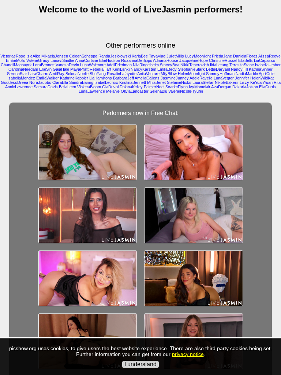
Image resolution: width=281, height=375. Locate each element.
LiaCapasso (264, 60)
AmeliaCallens (147, 78)
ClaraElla (60, 82)
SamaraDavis (46, 87)
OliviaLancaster (135, 91)
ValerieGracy (37, 60)
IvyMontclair (199, 87)
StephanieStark (191, 69)
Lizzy (244, 82)
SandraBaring (81, 82)
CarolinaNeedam (23, 69)
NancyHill (239, 69)
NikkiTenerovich (194, 65)
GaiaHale (61, 69)
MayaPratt (79, 69)
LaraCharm (38, 73)
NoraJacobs (40, 82)
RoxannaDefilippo (136, 60)
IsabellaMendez (21, 78)
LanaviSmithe (62, 60)
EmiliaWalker (47, 78)
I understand (140, 364)
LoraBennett (44, 65)
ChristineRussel (223, 60)
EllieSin (45, 69)
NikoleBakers (227, 82)
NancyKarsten (143, 69)
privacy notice (188, 354)
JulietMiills (175, 56)
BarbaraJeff (123, 78)
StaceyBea (169, 65)
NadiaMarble (247, 73)
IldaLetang (219, 65)
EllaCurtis (267, 87)
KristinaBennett (132, 82)
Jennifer (242, 78)
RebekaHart (100, 69)
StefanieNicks (179, 82)
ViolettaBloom (89, 87)
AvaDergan (221, 87)
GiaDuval (110, 87)
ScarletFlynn (176, 87)
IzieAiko (33, 56)
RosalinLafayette (121, 73)
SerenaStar (17, 73)
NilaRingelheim (146, 65)
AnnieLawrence (19, 87)
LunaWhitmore (93, 65)
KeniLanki (121, 69)
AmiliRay (56, 73)
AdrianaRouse (165, 60)
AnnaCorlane (86, 60)
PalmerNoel (154, 87)
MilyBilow (169, 73)
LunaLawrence (92, 91)
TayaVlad (157, 56)
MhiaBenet (156, 82)
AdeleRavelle (201, 78)
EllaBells (245, 60)
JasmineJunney (175, 78)
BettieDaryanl (218, 69)
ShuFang (98, 73)
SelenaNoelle (77, 73)
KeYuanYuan (261, 82)
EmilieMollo (15, 60)
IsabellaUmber (268, 65)
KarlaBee (140, 56)
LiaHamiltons (100, 78)
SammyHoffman (220, 73)
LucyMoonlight (198, 56)
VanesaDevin (67, 65)
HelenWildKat (262, 78)
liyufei (198, 91)
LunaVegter (224, 78)
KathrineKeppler (74, 78)
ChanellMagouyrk (16, 65)
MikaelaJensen (54, 56)
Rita (277, 82)
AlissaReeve (269, 56)
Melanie (113, 91)
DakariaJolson (245, 87)
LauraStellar (203, 82)
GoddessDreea (14, 82)
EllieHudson (109, 60)
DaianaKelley (131, 87)
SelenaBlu (158, 91)
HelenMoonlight (191, 73)
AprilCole (266, 73)
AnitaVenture (148, 73)
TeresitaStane (241, 65)
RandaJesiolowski (114, 56)
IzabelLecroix (106, 82)
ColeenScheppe (83, 56)
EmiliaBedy (167, 69)
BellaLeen (67, 87)
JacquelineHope (193, 60)
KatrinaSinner (261, 69)
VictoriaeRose (12, 56)
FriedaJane (222, 56)
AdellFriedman (119, 65)
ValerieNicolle (180, 91)
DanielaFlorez (245, 56)
